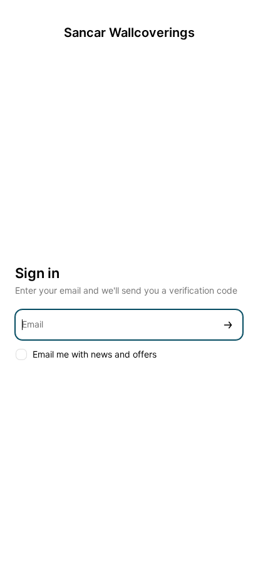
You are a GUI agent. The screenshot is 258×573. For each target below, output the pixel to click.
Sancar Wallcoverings (129, 32)
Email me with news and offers (95, 354)
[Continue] (228, 325)
